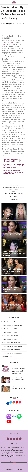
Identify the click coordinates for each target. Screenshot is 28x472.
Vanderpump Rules (6, 356)
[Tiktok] (17, 438)
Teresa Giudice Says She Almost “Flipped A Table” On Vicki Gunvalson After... (14, 214)
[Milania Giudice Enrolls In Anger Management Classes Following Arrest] (14, 248)
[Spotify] (19, 415)
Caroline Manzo (10, 42)
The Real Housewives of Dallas (9, 329)
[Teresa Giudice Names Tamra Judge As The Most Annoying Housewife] (14, 266)
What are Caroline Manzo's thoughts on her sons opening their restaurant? (13, 172)
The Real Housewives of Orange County (12, 346)
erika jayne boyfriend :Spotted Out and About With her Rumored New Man (19, 388)
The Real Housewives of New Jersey (11, 339)
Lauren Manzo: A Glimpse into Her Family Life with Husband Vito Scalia (18, 379)
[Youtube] (8, 419)
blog (4, 44)
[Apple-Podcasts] (8, 415)
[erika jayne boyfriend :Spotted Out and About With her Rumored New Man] (5, 389)
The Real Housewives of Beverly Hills (11, 325)
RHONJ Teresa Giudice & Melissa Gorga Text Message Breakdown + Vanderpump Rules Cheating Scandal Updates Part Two (19, 370)
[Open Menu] (1, 2)
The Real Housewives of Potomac (10, 349)
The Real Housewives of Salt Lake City (11, 353)
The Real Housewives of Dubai (9, 332)
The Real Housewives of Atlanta (10, 322)
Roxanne (10, 23)
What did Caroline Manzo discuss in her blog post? (12, 160)
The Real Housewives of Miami (9, 335)
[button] (14, 160)
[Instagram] (14, 438)
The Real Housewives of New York (10, 342)
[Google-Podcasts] (14, 415)
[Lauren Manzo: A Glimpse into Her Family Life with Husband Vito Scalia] (5, 380)
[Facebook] (8, 438)
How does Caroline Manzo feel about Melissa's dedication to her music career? (13, 165)
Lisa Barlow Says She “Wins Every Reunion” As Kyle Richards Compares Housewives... (14, 306)
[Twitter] (11, 438)
